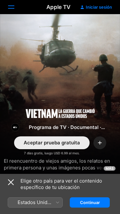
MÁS (110, 168)
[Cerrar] (11, 182)
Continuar (90, 202)
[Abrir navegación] (15, 7)
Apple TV (58, 7)
